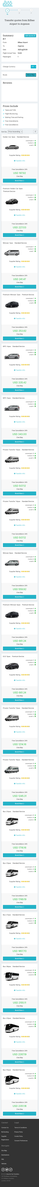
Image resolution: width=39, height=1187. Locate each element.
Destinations (5, 1155)
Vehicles (3, 1163)
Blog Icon (10, 1169)
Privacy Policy (18, 1132)
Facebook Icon (3, 1169)
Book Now (19, 180)
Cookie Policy (18, 1136)
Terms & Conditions (20, 1127)
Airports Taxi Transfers (12, 1174)
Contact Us (5, 1127)
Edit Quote (29, 36)
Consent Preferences (21, 1140)
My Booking (5, 1132)
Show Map (31, 75)
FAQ (2, 1159)
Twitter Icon (7, 1169)
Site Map (4, 1150)
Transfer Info (20, 161)
